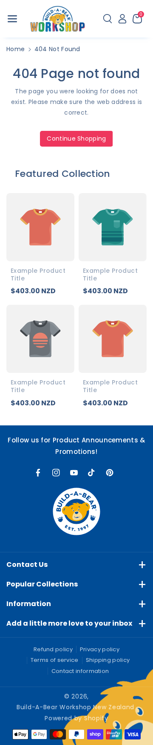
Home (15, 49)
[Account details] (122, 18)
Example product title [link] (38, 274)
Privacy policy (99, 649)
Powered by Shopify (76, 718)
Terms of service (55, 660)
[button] (12, 19)
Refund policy (53, 649)
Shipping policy (108, 660)
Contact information (80, 671)
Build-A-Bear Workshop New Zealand (75, 707)
